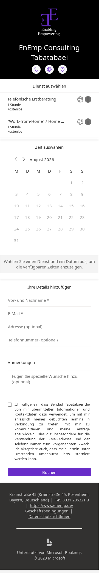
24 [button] (16, 229)
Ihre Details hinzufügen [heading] (49, 287)
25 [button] (27, 229)
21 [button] (60, 217)
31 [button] (16, 240)
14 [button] (60, 205)
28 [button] (60, 229)
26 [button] (38, 229)
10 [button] (16, 205)
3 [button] (16, 194)
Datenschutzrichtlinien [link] (49, 516)
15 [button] (71, 205)
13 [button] (49, 205)
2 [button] (82, 182)
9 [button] (82, 194)
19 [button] (38, 217)
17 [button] (16, 217)
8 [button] (71, 194)
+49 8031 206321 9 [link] (72, 500)
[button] (16, 159)
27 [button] (49, 229)
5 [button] (38, 194)
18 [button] (27, 217)
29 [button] (71, 229)
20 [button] (49, 217)
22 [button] (71, 217)
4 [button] (27, 194)
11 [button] (27, 205)
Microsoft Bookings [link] (64, 552)
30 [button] (82, 229)
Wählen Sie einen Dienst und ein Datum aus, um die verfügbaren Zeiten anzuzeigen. (49, 264)
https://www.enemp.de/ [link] (51, 505)
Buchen (49, 472)
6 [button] (49, 194)
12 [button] (38, 205)
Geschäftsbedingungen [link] (47, 511)
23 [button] (82, 217)
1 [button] (71, 182)
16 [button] (82, 205)
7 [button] (60, 194)
